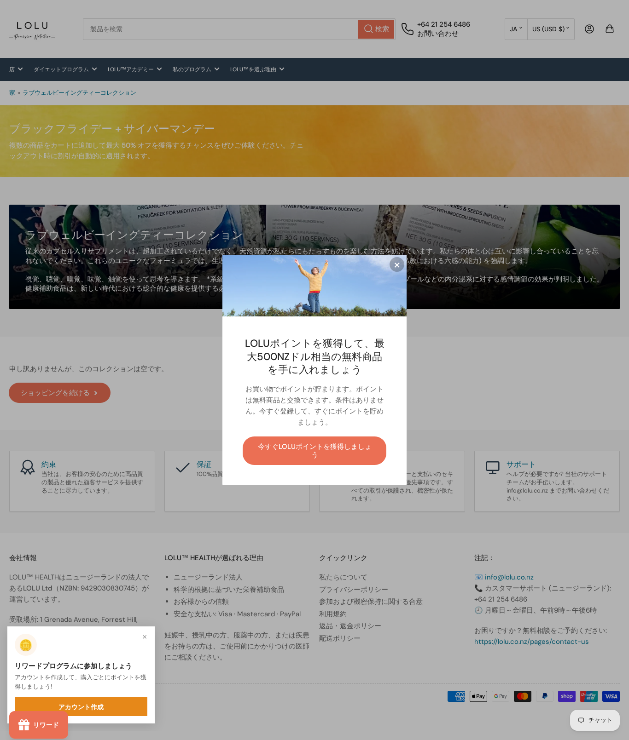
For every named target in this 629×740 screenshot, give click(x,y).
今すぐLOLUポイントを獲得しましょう (315, 450)
